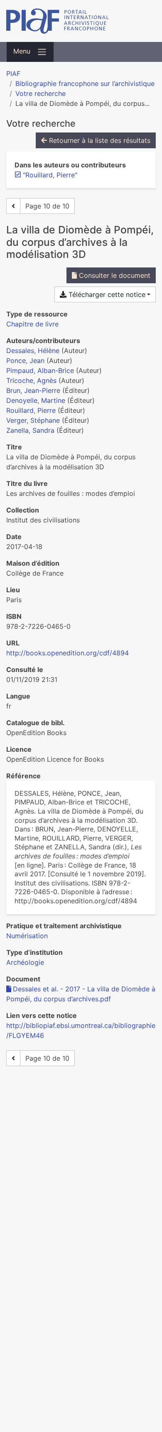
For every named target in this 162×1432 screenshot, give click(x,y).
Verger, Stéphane (33, 420)
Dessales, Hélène (32, 350)
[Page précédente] (13, 206)
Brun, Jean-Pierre (33, 390)
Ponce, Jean (25, 360)
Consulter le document (113, 275)
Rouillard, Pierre (31, 410)
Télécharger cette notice (105, 294)
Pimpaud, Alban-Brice (40, 370)
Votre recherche (40, 93)
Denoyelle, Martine (35, 400)
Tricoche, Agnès (31, 380)
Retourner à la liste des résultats (98, 140)
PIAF (13, 73)
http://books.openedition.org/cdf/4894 (67, 653)
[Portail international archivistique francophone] (81, 21)
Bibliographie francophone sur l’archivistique (85, 83)
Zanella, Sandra (30, 430)
